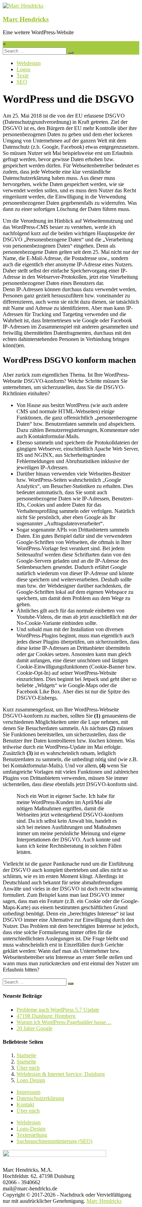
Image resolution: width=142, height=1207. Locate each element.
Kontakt (25, 1104)
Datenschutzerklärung (40, 1098)
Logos (23, 69)
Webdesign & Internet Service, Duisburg (61, 1074)
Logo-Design (31, 1129)
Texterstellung (32, 1135)
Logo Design (31, 1080)
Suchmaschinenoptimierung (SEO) (54, 1141)
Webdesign (29, 63)
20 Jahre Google (34, 1028)
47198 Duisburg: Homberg (46, 1016)
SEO (22, 82)
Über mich (28, 1068)
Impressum (28, 1092)
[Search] (70, 53)
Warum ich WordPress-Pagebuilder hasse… (64, 1022)
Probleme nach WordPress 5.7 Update (58, 1010)
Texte (23, 76)
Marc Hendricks (26, 19)
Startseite (26, 1055)
